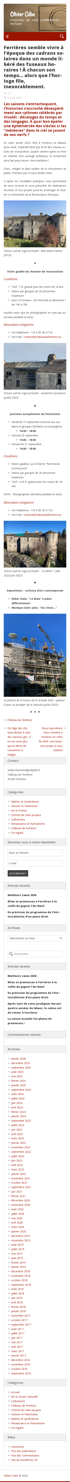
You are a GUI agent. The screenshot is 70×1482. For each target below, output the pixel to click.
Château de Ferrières (19, 720)
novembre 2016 (20, 1364)
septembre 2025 (21, 1067)
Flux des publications (23, 1451)
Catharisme (18, 819)
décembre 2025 (20, 1063)
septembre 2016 (21, 1373)
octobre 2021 (19, 1182)
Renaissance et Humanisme (28, 823)
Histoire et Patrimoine (24, 806)
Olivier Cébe (22, 14)
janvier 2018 (18, 1311)
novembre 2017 (20, 1315)
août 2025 (17, 1072)
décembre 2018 (20, 1271)
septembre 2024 (21, 1089)
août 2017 (17, 1329)
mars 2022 (17, 1169)
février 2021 (18, 1196)
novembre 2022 (20, 1147)
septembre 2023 (21, 1120)
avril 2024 (17, 1107)
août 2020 (17, 1209)
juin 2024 (16, 1103)
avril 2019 (17, 1258)
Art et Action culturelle (24, 1396)
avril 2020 (17, 1222)
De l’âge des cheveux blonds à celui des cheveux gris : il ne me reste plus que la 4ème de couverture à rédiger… (19, 741)
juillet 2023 (17, 1125)
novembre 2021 (20, 1178)
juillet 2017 (17, 1333)
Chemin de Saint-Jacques (26, 815)
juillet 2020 (17, 1213)
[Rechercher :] (35, 954)
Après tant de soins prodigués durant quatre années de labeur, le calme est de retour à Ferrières (35, 1008)
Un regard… (18, 832)
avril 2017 (17, 1346)
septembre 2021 (21, 1187)
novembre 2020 (20, 1205)
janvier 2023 (18, 1143)
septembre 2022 (21, 1151)
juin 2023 (16, 1129)
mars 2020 (17, 1227)
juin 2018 (16, 1298)
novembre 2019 (20, 1240)
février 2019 (18, 1262)
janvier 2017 (18, 1355)
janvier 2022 (18, 1174)
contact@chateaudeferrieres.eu (42, 337)
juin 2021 (16, 1191)
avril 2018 (17, 1302)
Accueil (15, 1392)
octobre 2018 (19, 1280)
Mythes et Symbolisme (25, 801)
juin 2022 (16, 1160)
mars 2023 (17, 1138)
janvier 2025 (18, 1085)
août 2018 (17, 1289)
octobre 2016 (19, 1369)
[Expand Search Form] (61, 36)
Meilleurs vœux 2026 (22, 895)
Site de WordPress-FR (24, 1460)
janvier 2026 (18, 1058)
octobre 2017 (19, 1320)
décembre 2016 (20, 1360)
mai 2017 (16, 1342)
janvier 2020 (18, 1231)
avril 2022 (17, 1165)
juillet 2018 (17, 1293)
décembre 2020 (20, 1200)
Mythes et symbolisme (25, 1419)
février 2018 (18, 1307)
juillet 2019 (17, 1249)
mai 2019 (16, 1253)
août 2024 (17, 1094)
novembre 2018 (20, 1275)
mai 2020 (16, 1218)
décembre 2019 (20, 1236)
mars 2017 (17, 1351)
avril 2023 (17, 1134)
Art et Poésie (19, 810)
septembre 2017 (21, 1324)
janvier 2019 (18, 1267)
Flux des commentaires (25, 1455)
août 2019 (17, 1244)
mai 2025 (16, 1076)
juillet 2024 (17, 1098)
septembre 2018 (21, 1284)
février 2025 (18, 1080)
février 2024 (18, 1112)
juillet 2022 (17, 1156)
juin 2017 (16, 1338)
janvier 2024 (18, 1116)
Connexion (17, 1446)
